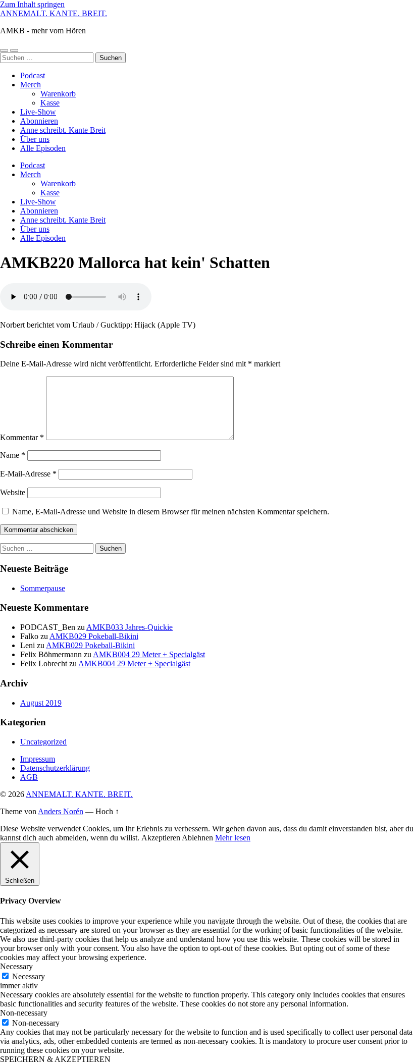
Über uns (34, 139)
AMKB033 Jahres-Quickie (129, 627)
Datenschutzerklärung (55, 768)
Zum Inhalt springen (32, 4)
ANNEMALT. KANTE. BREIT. (53, 13)
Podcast (32, 75)
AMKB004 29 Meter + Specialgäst (149, 654)
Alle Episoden (43, 148)
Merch (30, 84)
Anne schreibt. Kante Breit (63, 130)
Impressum (37, 759)
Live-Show (38, 112)
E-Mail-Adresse (28, 473)
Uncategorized (43, 741)
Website (12, 492)
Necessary (28, 976)
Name (12, 455)
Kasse (50, 102)
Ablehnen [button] (197, 837)
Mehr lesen (232, 837)
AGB (29, 777)
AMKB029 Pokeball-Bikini (93, 636)
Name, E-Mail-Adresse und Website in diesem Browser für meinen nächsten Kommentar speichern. (170, 511)
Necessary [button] (16, 966)
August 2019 (41, 703)
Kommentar (22, 437)
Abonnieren (39, 121)
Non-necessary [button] (23, 1012)
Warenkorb (58, 93)
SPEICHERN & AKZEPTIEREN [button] (55, 1059)
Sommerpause (42, 588)
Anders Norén (60, 811)
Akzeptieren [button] (160, 837)
